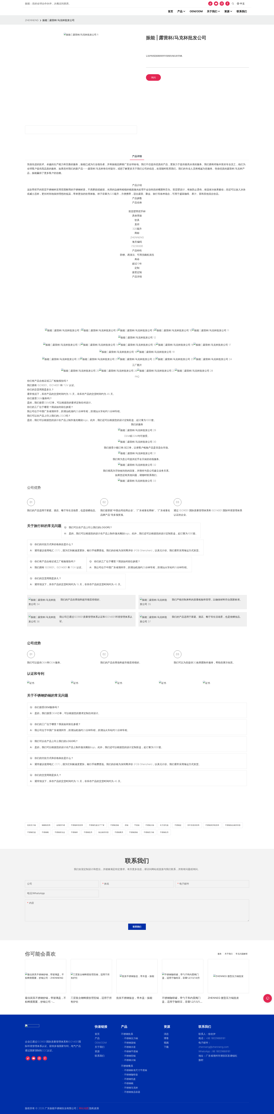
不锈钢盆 (178, 825)
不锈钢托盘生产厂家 (96, 825)
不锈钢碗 (45, 832)
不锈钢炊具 (164, 832)
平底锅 (136, 825)
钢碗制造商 (46, 825)
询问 (153, 77)
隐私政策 (94, 1108)
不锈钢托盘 (31, 832)
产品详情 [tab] (137, 156)
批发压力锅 (31, 825)
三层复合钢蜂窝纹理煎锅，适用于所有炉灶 (91, 999)
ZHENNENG (32, 20)
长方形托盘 (164, 825)
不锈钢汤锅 (114, 825)
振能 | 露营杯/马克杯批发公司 (58, 20)
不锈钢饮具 (88, 832)
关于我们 (229, 953)
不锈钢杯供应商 (77, 825)
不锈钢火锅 (149, 825)
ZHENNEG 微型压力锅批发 (223, 997)
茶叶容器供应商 (193, 825)
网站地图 (84, 1108)
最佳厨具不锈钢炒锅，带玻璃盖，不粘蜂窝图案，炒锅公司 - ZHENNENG (45, 1000)
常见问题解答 (242, 953)
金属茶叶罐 (60, 825)
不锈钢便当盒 (60, 832)
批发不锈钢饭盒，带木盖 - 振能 (134, 997)
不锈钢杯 (74, 832)
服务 (220, 953)
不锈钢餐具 (119, 832)
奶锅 (126, 825)
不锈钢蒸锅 (133, 832)
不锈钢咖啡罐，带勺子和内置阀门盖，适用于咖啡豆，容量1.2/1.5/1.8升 (182, 1000)
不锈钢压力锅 (149, 832)
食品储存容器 (103, 832)
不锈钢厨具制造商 (212, 825)
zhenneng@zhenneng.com (214, 1046)
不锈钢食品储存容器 (232, 825)
